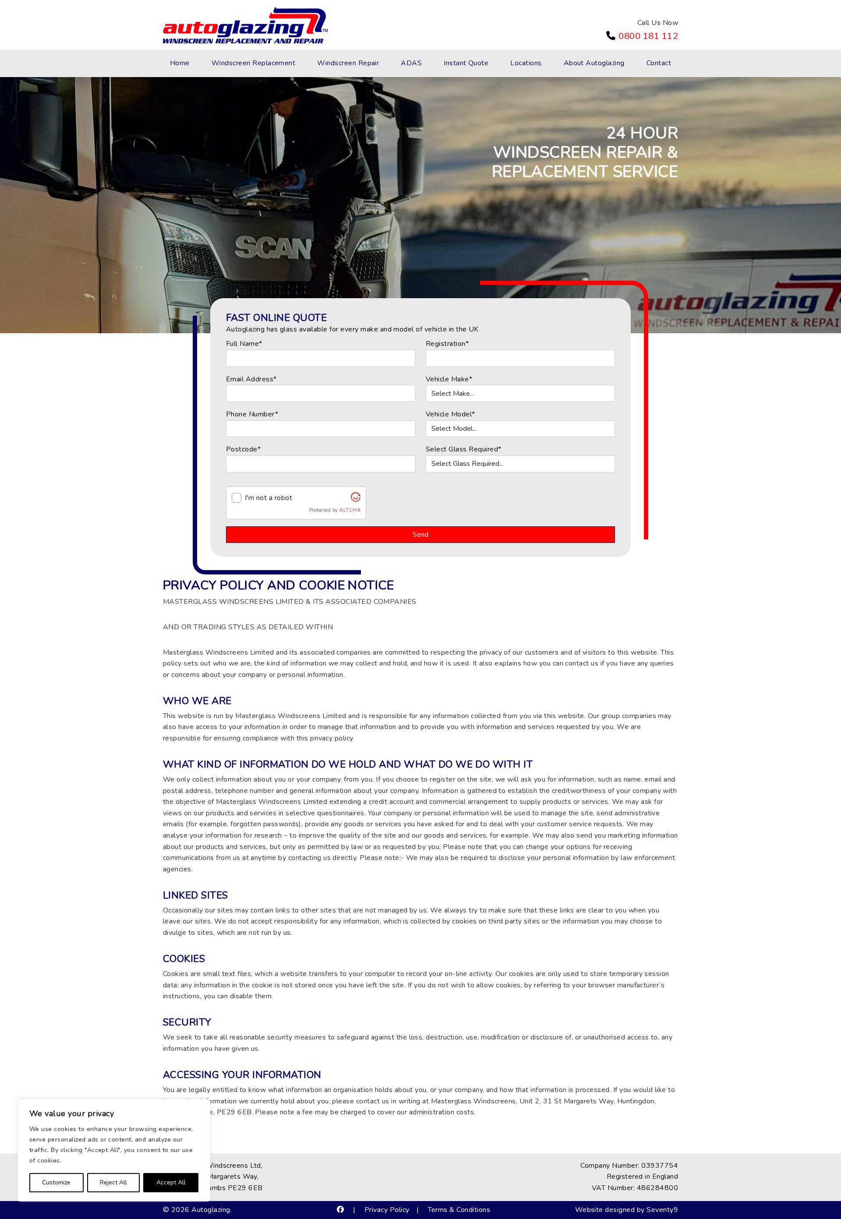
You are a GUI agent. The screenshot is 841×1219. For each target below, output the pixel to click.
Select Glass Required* (464, 449)
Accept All (171, 1182)
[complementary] (114, 1150)
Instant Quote (466, 63)
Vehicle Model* (450, 414)
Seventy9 (662, 1210)
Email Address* (251, 379)
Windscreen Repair (348, 63)
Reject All (113, 1182)
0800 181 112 (648, 36)
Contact (659, 63)
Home (180, 63)
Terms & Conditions (459, 1210)
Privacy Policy (387, 1210)
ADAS (411, 63)
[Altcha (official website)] (355, 499)
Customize (56, 1182)
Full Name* (244, 344)
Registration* (447, 344)
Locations (525, 63)
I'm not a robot (268, 497)
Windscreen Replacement (254, 63)
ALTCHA (349, 510)
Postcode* (243, 449)
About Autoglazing (594, 63)
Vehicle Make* (449, 379)
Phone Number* (252, 414)
